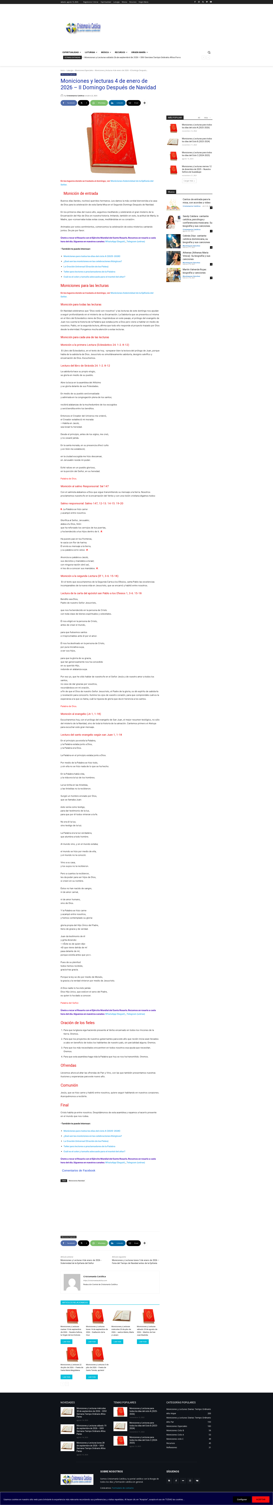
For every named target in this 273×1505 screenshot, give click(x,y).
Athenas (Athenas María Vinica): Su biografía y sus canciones (196, 256)
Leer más (66, 1342)
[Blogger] (169, 1480)
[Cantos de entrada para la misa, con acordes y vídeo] (173, 205)
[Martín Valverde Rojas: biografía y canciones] (173, 275)
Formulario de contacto (123, 1488)
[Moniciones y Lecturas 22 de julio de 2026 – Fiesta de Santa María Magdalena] (72, 1354)
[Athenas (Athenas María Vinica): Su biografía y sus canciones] (173, 258)
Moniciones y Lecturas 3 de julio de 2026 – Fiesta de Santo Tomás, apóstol (97, 1367)
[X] (203, 2)
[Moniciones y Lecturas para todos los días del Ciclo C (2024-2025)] (173, 156)
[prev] (203, 57)
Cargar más (188, 181)
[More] (145, 103)
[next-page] (67, 1384)
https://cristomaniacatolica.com (95, 1280)
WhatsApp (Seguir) (115, 241)
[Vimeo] (206, 2)
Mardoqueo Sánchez (191, 246)
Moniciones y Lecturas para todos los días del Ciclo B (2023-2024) (144, 1425)
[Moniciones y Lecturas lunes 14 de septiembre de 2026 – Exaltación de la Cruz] (97, 1316)
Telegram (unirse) (136, 241)
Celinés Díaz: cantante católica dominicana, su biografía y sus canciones (196, 239)
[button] (209, 52)
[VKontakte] (197, 1480)
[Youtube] (210, 2)
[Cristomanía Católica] (62, 95)
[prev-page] (62, 1384)
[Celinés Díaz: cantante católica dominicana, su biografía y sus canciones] (173, 241)
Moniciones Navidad (77, 1181)
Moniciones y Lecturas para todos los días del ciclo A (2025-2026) (144, 1411)
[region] (136, 1498)
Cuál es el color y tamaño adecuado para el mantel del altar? (94, 276)
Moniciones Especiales (84, 70)
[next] (208, 57)
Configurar (242, 1499)
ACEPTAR (260, 1499)
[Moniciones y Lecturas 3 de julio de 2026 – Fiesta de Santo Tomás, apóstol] (97, 1354)
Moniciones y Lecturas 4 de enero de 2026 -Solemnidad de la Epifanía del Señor (81, 1261)
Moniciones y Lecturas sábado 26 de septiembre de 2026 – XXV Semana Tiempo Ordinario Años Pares (132, 57)
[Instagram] (199, 2)
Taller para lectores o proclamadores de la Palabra (89, 271)
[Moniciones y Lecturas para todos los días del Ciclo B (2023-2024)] (173, 142)
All (199, 118)
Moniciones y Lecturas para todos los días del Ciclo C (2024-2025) (144, 1440)
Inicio (63, 70)
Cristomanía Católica (75, 96)
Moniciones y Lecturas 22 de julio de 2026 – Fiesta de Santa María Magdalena (72, 1367)
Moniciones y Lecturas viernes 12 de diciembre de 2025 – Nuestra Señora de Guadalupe (197, 169)
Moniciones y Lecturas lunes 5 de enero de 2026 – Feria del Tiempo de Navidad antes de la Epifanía (135, 1261)
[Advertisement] (159, 28)
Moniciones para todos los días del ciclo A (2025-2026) (92, 256)
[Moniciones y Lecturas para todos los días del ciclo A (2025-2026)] (173, 128)
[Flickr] (183, 1480)
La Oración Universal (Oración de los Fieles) (86, 266)
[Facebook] (195, 2)
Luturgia (70, 70)
